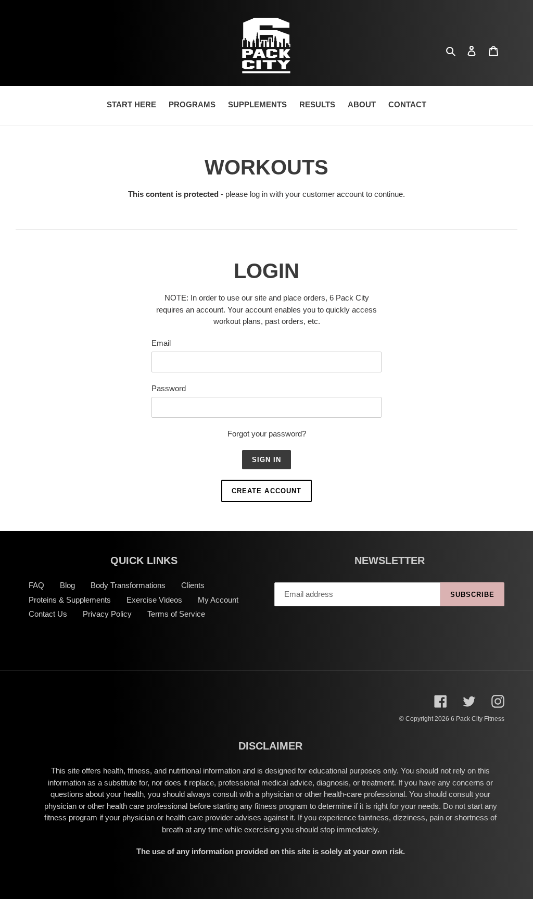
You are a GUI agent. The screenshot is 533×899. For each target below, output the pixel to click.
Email (161, 343)
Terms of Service (176, 613)
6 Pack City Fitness (477, 718)
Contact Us (48, 613)
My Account (218, 599)
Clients (193, 585)
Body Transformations (128, 585)
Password (168, 388)
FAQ (36, 585)
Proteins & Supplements (70, 599)
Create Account (266, 491)
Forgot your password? (266, 433)
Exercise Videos (154, 599)
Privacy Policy (107, 613)
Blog (67, 585)
